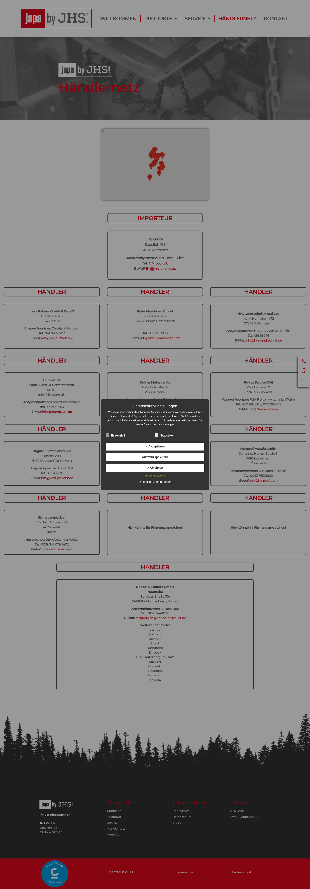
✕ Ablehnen (155, 467)
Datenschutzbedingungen (155, 481)
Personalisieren (155, 475)
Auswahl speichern (155, 457)
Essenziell (118, 435)
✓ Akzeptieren (155, 446)
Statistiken (167, 435)
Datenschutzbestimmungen (159, 424)
